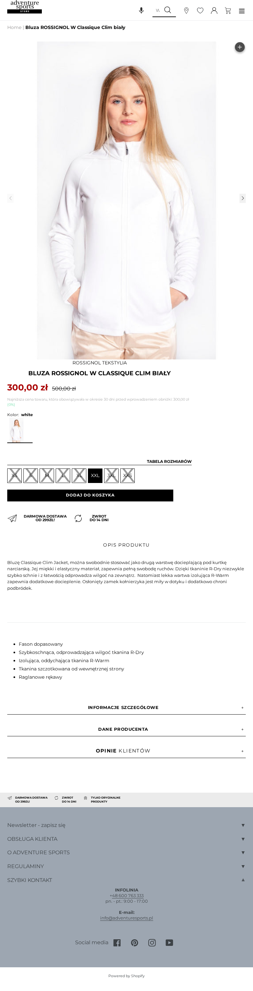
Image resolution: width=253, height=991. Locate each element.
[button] (141, 10)
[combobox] (155, 10)
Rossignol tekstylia (99, 363)
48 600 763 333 (128, 895)
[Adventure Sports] (24, 7)
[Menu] (242, 10)
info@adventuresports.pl (126, 917)
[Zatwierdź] (167, 10)
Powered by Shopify (126, 976)
